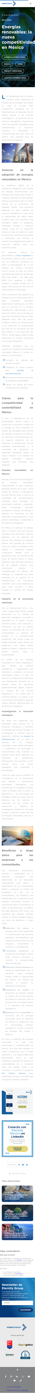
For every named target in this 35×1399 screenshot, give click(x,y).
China (20, 64)
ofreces (19, 1260)
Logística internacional (15, 78)
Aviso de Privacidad (14, 1387)
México (7, 64)
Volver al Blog (10, 15)
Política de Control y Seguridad (17, 1390)
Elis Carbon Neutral (13, 1073)
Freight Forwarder (13, 71)
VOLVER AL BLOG (18, 1173)
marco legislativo (23, 255)
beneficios (19, 1273)
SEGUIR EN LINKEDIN (17, 1149)
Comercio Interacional (14, 57)
